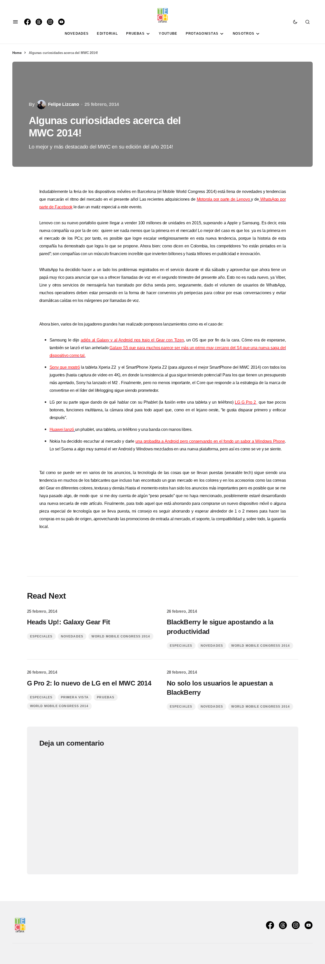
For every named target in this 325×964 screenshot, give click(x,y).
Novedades (72, 636)
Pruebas (105, 697)
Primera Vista (75, 697)
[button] (15, 22)
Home (16, 53)
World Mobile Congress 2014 (120, 636)
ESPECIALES (41, 636)
